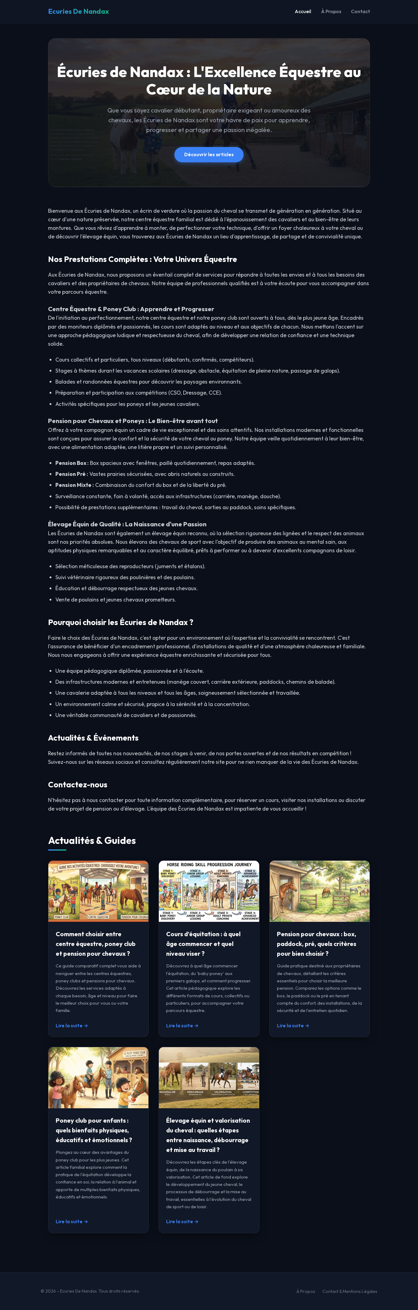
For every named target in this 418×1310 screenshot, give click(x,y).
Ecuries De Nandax (78, 11)
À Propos (331, 11)
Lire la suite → (72, 1025)
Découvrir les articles (209, 154)
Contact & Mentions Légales (350, 1291)
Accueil (303, 11)
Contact (360, 11)
